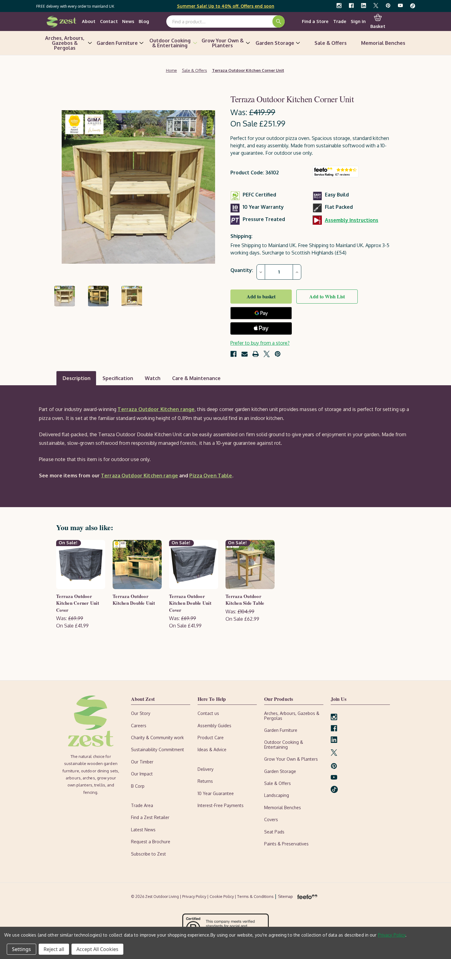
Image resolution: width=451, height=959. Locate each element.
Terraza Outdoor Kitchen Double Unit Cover (190, 603)
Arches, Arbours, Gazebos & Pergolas (64, 43)
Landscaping (276, 795)
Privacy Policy (392, 935)
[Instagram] (339, 5)
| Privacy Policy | (195, 896)
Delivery (206, 769)
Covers (271, 819)
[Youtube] (400, 5)
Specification (117, 378)
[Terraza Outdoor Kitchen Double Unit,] (137, 564)
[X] (375, 5)
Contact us (208, 713)
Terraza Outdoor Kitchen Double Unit (134, 600)
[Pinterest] (388, 5)
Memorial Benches (383, 43)
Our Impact (142, 773)
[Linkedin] (363, 5)
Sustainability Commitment (157, 749)
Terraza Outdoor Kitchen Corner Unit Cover (77, 603)
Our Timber (142, 761)
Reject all (54, 949)
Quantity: (241, 270)
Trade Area (142, 805)
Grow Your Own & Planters (223, 43)
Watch (152, 378)
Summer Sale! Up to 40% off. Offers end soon (225, 6)
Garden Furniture (117, 43)
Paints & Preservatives (286, 843)
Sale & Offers (330, 43)
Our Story (140, 713)
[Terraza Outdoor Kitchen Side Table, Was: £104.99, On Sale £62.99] (250, 564)
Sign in (358, 21)
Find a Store (315, 21)
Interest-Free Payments (221, 805)
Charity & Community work (157, 737)
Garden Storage (275, 43)
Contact (109, 21)
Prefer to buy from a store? (260, 343)
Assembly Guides (214, 725)
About (88, 21)
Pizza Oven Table (210, 475)
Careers (138, 725)
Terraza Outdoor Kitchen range (156, 409)
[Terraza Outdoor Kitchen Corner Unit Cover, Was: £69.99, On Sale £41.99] (80, 564)
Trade (339, 21)
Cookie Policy (222, 896)
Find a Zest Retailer (150, 817)
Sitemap (285, 896)
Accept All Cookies (97, 949)
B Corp (138, 786)
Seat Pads (274, 831)
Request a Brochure (150, 841)
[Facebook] (351, 5)
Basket (377, 26)
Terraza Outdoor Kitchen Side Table (245, 600)
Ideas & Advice (212, 749)
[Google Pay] (261, 313)
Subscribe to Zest (148, 853)
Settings (21, 949)
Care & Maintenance (196, 378)
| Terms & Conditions (255, 896)
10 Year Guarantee (216, 793)
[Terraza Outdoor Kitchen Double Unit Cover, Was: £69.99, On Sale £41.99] (193, 564)
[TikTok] (412, 5)
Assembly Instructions (351, 220)
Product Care (211, 737)
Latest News (143, 829)
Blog (144, 21)
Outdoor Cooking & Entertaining (170, 43)
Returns (205, 781)
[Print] (255, 354)
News (128, 21)
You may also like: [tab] (84, 527)
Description (77, 378)
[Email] (244, 354)
